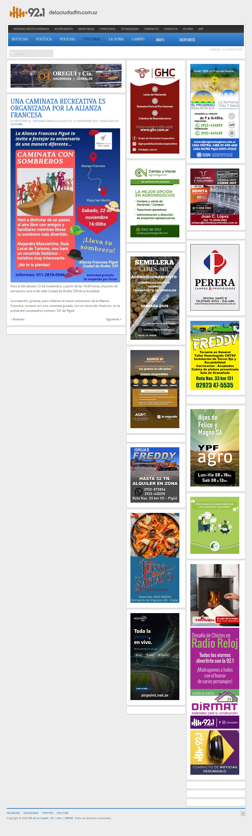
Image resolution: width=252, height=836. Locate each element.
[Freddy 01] (214, 389)
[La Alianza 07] (154, 427)
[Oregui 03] (66, 86)
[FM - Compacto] (214, 773)
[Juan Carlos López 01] (214, 224)
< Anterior (18, 319)
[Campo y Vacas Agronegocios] (154, 236)
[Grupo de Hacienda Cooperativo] (154, 152)
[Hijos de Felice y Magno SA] (214, 485)
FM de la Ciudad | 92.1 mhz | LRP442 (50, 818)
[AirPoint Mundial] (154, 699)
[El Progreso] (214, 157)
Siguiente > (114, 319)
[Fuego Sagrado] (154, 602)
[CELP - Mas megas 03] (214, 553)
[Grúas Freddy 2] (154, 501)
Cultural (17, 124)
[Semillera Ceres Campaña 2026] (154, 338)
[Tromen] (214, 625)
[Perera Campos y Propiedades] (214, 309)
